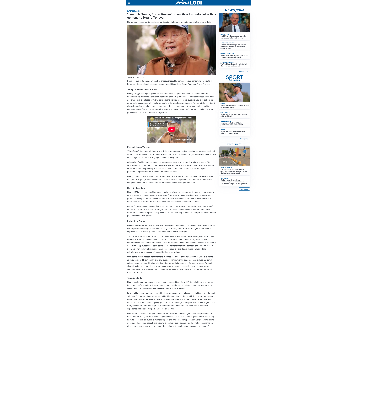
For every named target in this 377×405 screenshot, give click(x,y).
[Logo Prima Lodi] (188, 2)
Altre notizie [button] (243, 71)
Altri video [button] (244, 189)
